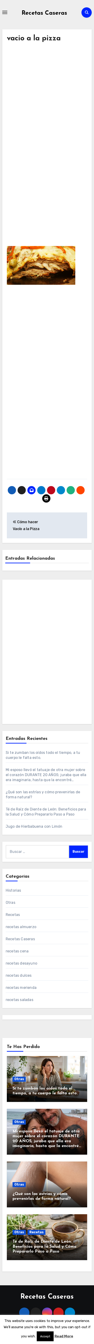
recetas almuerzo (21, 927)
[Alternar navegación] (4, 12)
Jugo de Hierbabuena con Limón (34, 826)
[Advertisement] (47, 104)
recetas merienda (21, 987)
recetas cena (17, 951)
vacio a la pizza (34, 38)
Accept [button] (45, 1336)
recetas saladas (19, 1000)
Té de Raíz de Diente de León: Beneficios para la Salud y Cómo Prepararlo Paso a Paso (44, 1247)
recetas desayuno (21, 963)
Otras (10, 902)
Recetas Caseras (44, 13)
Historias (13, 890)
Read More (64, 1336)
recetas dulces (19, 975)
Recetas (13, 915)
